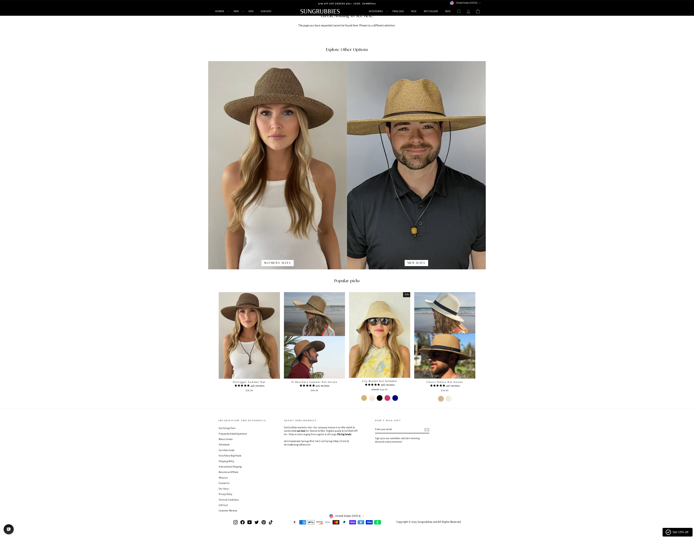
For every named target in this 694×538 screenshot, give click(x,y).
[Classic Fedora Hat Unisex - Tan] (441, 399)
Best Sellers (431, 11)
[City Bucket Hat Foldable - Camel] (364, 398)
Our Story (224, 488)
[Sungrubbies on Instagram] (235, 522)
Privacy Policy (225, 494)
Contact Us (224, 483)
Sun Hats (266, 11)
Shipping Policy (226, 461)
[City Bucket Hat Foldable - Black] (379, 398)
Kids (251, 11)
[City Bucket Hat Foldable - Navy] (395, 398)
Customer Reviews (228, 510)
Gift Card (223, 505)
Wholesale (224, 444)
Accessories (376, 11)
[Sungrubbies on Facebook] (242, 522)
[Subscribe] (427, 430)
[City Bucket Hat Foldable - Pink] (387, 398)
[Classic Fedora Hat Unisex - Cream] (448, 399)
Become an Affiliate (228, 472)
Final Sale (398, 11)
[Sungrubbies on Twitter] (256, 522)
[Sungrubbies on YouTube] (249, 522)
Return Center (226, 439)
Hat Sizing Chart (227, 428)
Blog (448, 11)
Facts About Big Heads (230, 455)
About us (223, 477)
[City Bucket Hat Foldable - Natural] (372, 398)
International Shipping (230, 466)
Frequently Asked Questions (233, 433)
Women (219, 11)
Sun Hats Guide (226, 450)
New (414, 11)
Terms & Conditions (229, 499)
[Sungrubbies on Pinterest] (264, 522)
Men (236, 11)
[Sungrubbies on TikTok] (271, 522)
